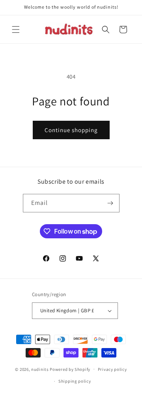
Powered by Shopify (70, 369)
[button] (15, 29)
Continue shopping (71, 130)
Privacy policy (112, 369)
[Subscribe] (110, 203)
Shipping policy (74, 381)
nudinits (40, 369)
